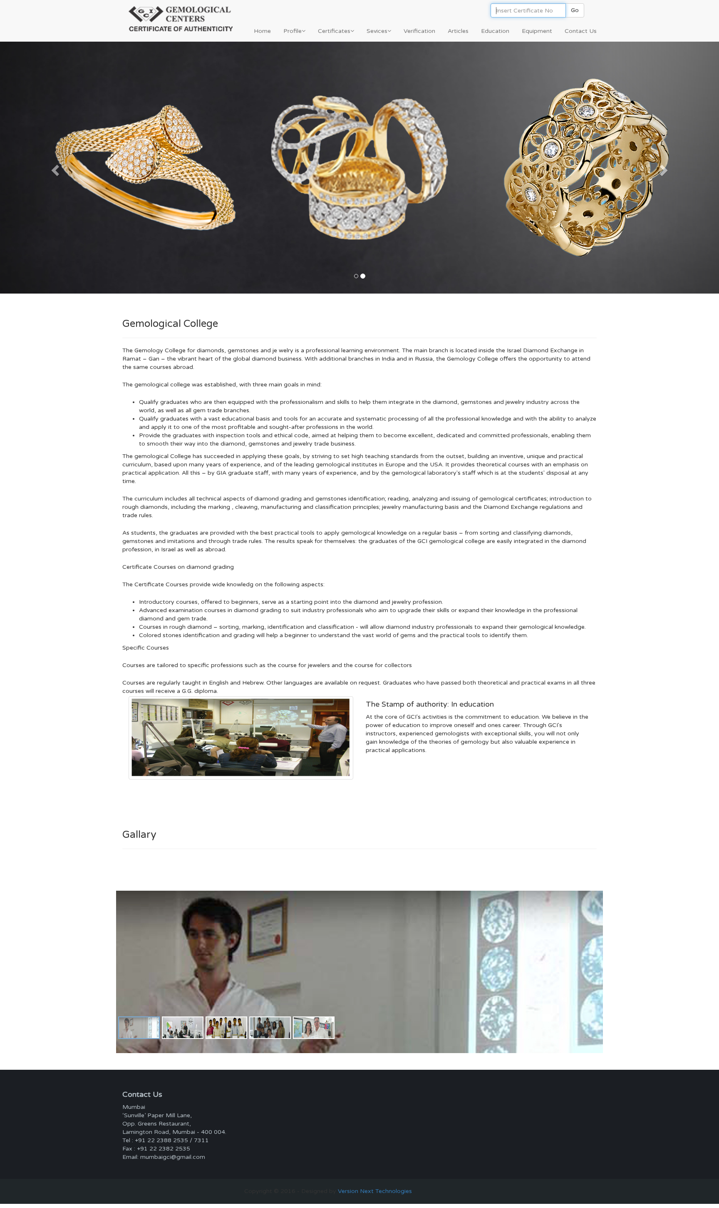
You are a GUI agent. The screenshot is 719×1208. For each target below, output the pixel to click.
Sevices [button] (377, 31)
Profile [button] (292, 31)
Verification (419, 31)
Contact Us (581, 31)
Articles (458, 31)
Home (262, 31)
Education (495, 31)
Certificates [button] (334, 31)
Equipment (537, 31)
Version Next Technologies (374, 1191)
